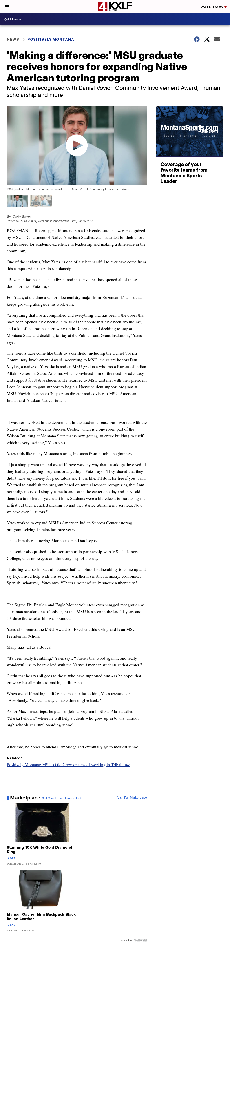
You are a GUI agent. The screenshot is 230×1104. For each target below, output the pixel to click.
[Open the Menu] (6, 6)
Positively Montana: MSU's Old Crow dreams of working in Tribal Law (68, 764)
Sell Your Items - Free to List (61, 798)
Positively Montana (50, 39)
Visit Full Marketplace (132, 797)
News (13, 39)
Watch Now (212, 7)
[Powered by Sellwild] (140, 940)
